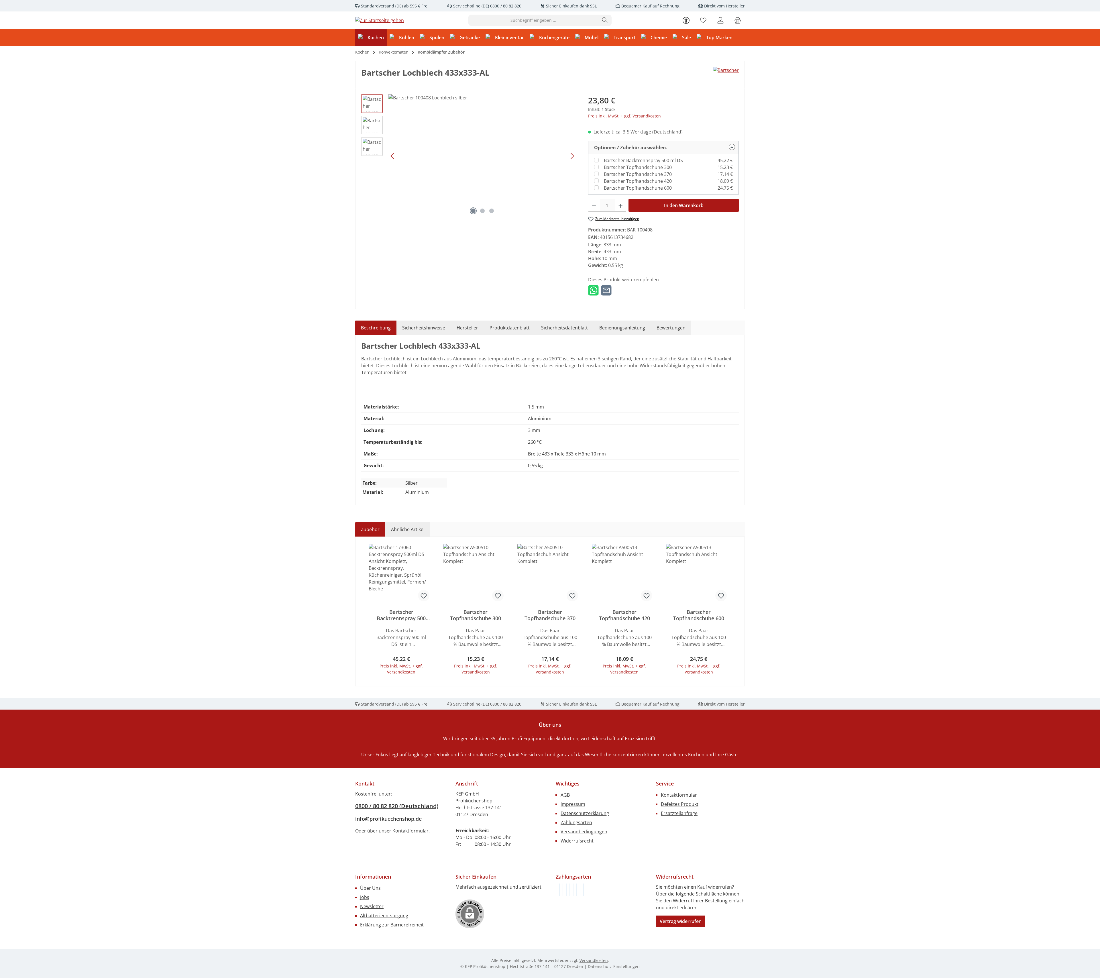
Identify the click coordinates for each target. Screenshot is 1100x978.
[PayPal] (566, 889)
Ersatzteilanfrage (679, 813)
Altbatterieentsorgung (384, 915)
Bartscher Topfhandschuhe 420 (638, 181)
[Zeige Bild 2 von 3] (482, 211)
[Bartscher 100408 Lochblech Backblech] (482, 155)
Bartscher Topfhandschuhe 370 (638, 174)
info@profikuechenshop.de (388, 818)
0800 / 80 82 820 (505, 6)
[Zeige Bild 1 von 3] (473, 211)
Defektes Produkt (679, 804)
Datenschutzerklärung (585, 813)
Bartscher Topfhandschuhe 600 (638, 188)
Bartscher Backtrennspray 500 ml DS (643, 160)
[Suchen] (605, 20)
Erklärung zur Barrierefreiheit (392, 925)
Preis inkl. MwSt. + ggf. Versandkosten (624, 116)
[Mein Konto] (720, 20)
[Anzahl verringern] (594, 205)
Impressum (573, 804)
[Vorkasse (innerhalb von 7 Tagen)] (559, 889)
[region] (468, 155)
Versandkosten (594, 960)
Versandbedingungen (584, 831)
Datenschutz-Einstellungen (614, 966)
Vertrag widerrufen (681, 921)
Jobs (364, 897)
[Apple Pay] (576, 889)
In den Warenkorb (684, 205)
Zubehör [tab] (370, 529)
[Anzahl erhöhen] (620, 205)
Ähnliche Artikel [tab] (408, 529)
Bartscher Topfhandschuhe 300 (638, 167)
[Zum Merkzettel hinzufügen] (423, 595)
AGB (565, 795)
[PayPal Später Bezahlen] (569, 889)
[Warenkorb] (737, 20)
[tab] (375, 328)
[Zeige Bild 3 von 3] (491, 211)
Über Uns (370, 888)
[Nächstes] (572, 156)
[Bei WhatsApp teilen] (593, 290)
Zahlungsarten (576, 822)
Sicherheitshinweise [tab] (423, 328)
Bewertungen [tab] (671, 328)
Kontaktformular (410, 831)
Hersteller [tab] (467, 328)
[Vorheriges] (392, 156)
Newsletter (372, 906)
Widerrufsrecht (577, 841)
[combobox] (533, 20)
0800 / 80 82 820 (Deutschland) (396, 806)
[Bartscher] (726, 75)
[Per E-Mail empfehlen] (606, 290)
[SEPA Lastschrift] (583, 889)
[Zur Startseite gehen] (379, 20)
